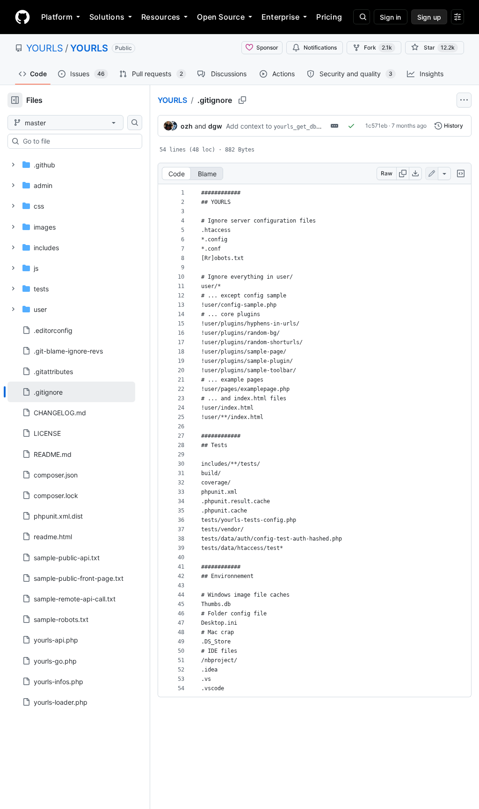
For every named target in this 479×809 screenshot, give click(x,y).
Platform (57, 17)
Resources (160, 17)
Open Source (221, 17)
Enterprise (280, 17)
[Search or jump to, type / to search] (361, 16)
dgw (215, 126)
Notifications (320, 47)
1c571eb (376, 125)
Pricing (329, 17)
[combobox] (78, 141)
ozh (187, 126)
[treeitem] (71, 392)
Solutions (106, 17)
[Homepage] (22, 16)
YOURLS (44, 48)
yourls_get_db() (298, 126)
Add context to (249, 126)
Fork (378, 47)
